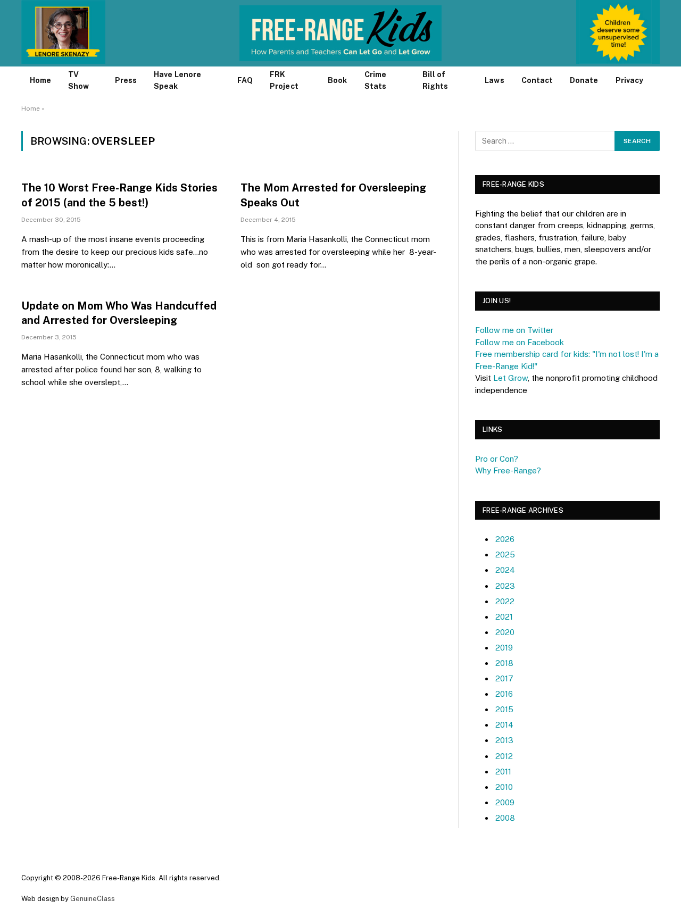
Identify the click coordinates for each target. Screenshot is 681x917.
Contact (537, 80)
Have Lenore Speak (177, 80)
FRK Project (284, 80)
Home (40, 80)
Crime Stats (375, 80)
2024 (505, 569)
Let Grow (510, 377)
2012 (504, 756)
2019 (504, 647)
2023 (505, 585)
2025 (505, 554)
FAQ (245, 80)
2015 (504, 709)
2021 (504, 616)
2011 (503, 771)
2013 (504, 740)
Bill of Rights (435, 80)
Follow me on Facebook (519, 342)
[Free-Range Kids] (340, 33)
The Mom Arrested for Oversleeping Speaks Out (333, 195)
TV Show (78, 80)
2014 (504, 724)
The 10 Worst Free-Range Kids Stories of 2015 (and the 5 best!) (119, 195)
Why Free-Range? (508, 470)
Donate (584, 80)
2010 (504, 786)
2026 (504, 539)
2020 (504, 632)
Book (337, 80)
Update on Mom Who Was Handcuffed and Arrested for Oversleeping (119, 313)
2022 (504, 601)
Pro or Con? (496, 458)
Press (126, 80)
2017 (504, 678)
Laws (494, 80)
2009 (504, 802)
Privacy (630, 80)
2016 (504, 693)
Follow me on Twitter (514, 330)
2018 (504, 663)
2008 (505, 817)
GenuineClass (92, 899)
